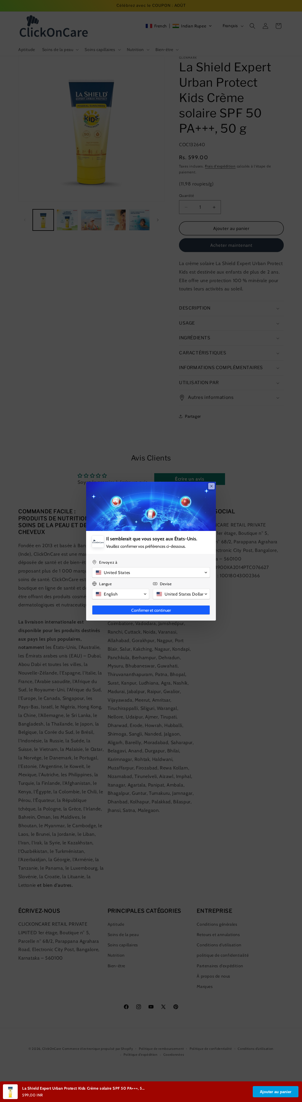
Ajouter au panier (275, 1092)
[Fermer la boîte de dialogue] (211, 486)
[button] (151, 572)
